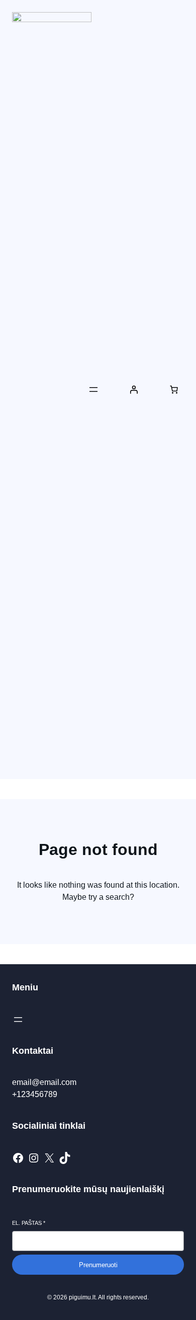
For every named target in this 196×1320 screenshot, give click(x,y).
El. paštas (28, 1223)
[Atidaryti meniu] (93, 389)
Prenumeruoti (98, 1265)
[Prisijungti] (134, 389)
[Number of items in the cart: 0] (174, 389)
